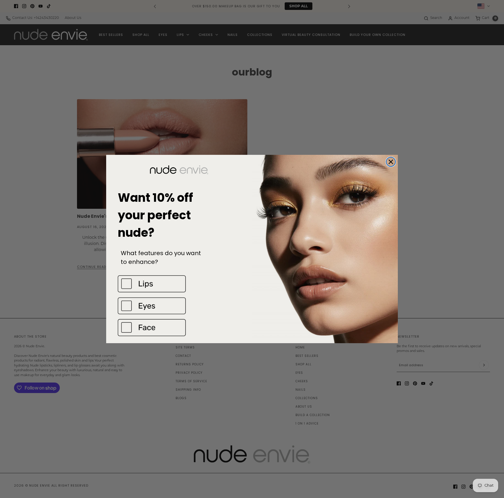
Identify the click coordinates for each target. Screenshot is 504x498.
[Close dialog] (391, 161)
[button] (179, 284)
